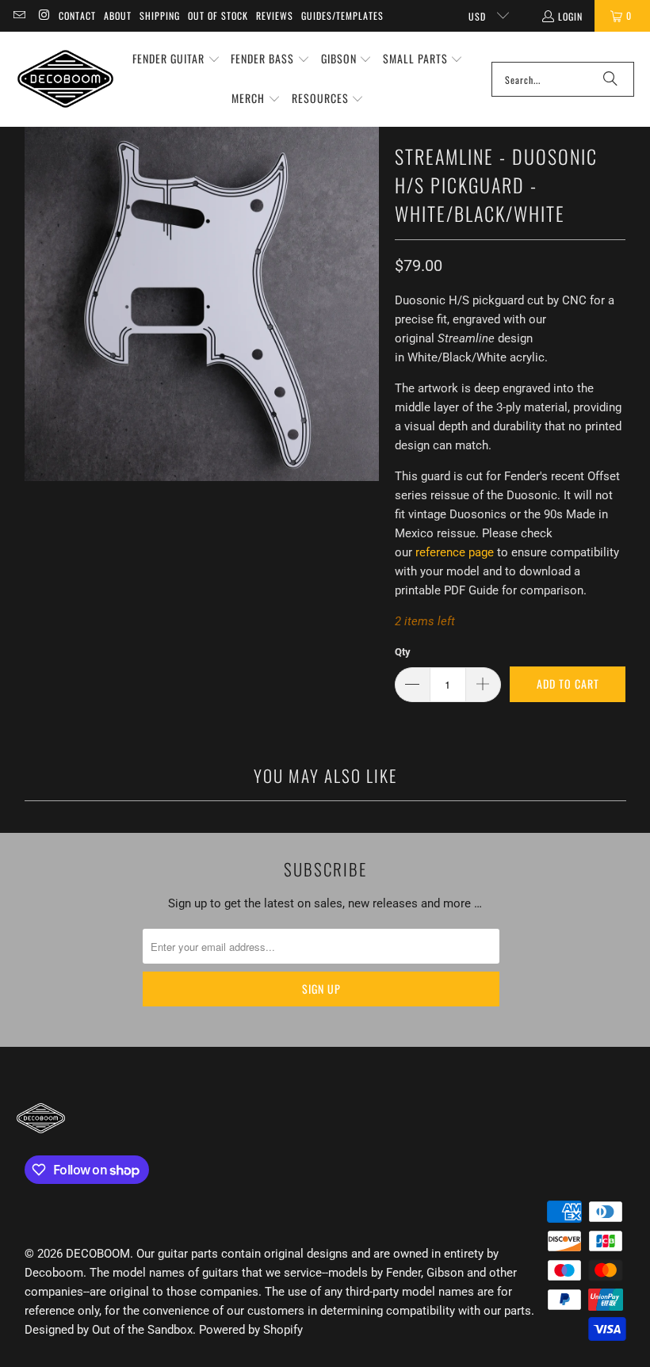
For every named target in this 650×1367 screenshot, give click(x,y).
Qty (403, 652)
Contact (77, 15)
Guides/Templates (342, 15)
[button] (176, 59)
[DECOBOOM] (65, 78)
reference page (454, 552)
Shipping (160, 15)
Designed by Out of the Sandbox (109, 1330)
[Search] (610, 79)
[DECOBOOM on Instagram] (43, 15)
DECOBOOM (98, 1254)
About (118, 15)
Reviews (274, 15)
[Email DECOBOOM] (18, 15)
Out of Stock (218, 15)
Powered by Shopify (251, 1330)
